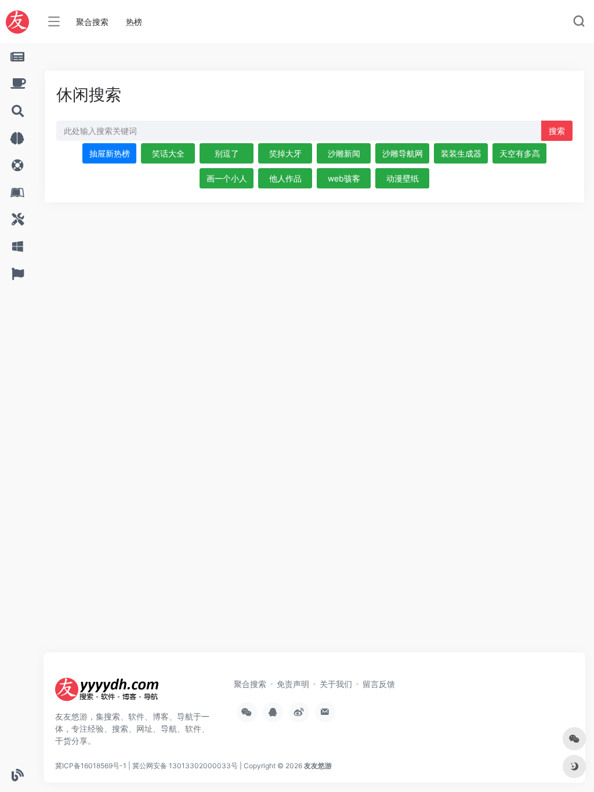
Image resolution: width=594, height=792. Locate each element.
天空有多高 (519, 153)
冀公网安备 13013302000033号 (185, 765)
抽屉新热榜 (109, 153)
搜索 (557, 131)
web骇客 (344, 178)
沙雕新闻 (344, 153)
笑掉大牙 (285, 153)
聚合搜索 (92, 22)
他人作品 (285, 178)
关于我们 (336, 684)
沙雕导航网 (402, 153)
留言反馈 (379, 684)
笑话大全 (168, 153)
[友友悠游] (107, 693)
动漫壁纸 (402, 178)
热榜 (134, 22)
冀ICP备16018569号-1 (90, 765)
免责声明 (293, 684)
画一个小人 (227, 178)
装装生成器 (461, 153)
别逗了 (227, 153)
